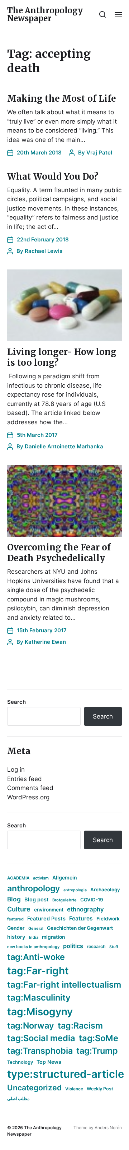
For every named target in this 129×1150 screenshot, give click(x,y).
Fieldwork (108, 919)
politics (73, 946)
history (16, 937)
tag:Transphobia (40, 1050)
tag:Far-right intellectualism (64, 984)
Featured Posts (46, 918)
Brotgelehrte (64, 899)
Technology (20, 1062)
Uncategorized (34, 1087)
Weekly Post (100, 1088)
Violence (74, 1088)
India (33, 937)
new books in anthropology (33, 946)
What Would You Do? (52, 176)
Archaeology (105, 889)
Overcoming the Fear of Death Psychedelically (59, 553)
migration (53, 937)
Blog (14, 899)
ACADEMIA (18, 878)
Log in (16, 769)
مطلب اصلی (18, 1098)
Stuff (113, 947)
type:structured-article (65, 1074)
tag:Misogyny (40, 1012)
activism (41, 878)
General (35, 928)
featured (15, 919)
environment (48, 910)
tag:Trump (97, 1050)
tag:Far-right (38, 971)
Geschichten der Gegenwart (80, 928)
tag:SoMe (98, 1038)
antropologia (75, 890)
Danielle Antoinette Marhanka (64, 446)
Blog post (36, 899)
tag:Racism (80, 1025)
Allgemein (64, 877)
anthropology (33, 888)
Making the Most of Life (61, 98)
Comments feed (30, 787)
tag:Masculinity (39, 997)
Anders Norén (108, 1127)
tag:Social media (41, 1038)
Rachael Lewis (43, 251)
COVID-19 (91, 899)
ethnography (85, 909)
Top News (49, 1062)
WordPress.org (28, 797)
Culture (18, 909)
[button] (102, 14)
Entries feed (24, 778)
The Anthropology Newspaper (45, 14)
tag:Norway (30, 1025)
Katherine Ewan (45, 641)
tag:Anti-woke (36, 957)
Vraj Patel (99, 152)
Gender (16, 928)
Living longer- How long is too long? (61, 357)
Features (81, 918)
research (96, 946)
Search (16, 701)
